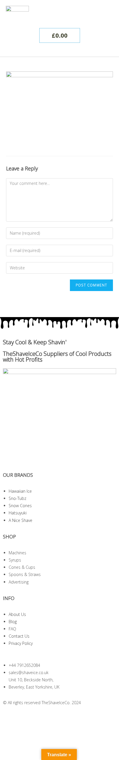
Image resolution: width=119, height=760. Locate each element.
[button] (107, 15)
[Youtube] (41, 718)
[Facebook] (25, 718)
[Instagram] (10, 718)
